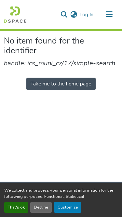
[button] (15, 14)
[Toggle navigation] (109, 14)
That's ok (16, 207)
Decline (41, 207)
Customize (68, 207)
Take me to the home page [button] (61, 83)
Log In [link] (86, 14)
